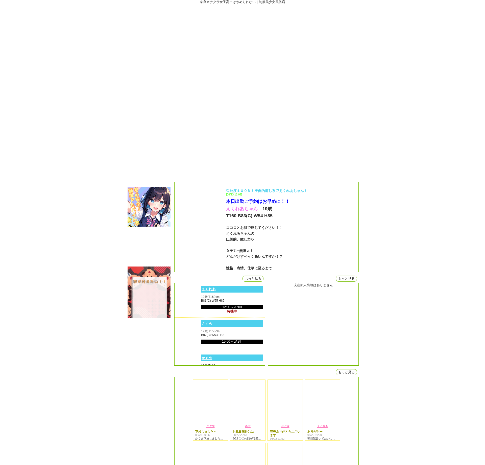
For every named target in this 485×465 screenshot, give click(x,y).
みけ (248, 426)
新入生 (149, 144)
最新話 (149, 99)
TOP (149, 88)
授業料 (149, 122)
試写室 (149, 167)
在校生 (149, 133)
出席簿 (149, 110)
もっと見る (253, 278)
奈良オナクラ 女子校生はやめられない (242, 42)
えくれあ (209, 289)
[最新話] (266, 177)
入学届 (149, 179)
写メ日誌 (149, 156)
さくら (207, 323)
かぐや (207, 358)
